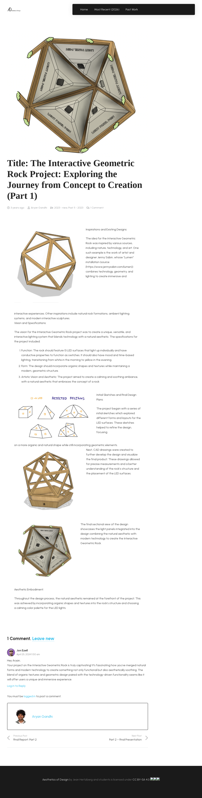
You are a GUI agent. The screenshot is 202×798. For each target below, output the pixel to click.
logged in (30, 696)
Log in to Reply (16, 686)
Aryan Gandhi (39, 207)
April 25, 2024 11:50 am (28, 654)
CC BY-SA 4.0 (141, 779)
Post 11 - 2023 (75, 207)
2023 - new (60, 207)
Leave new (43, 638)
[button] (140, 9)
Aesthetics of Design (55, 779)
